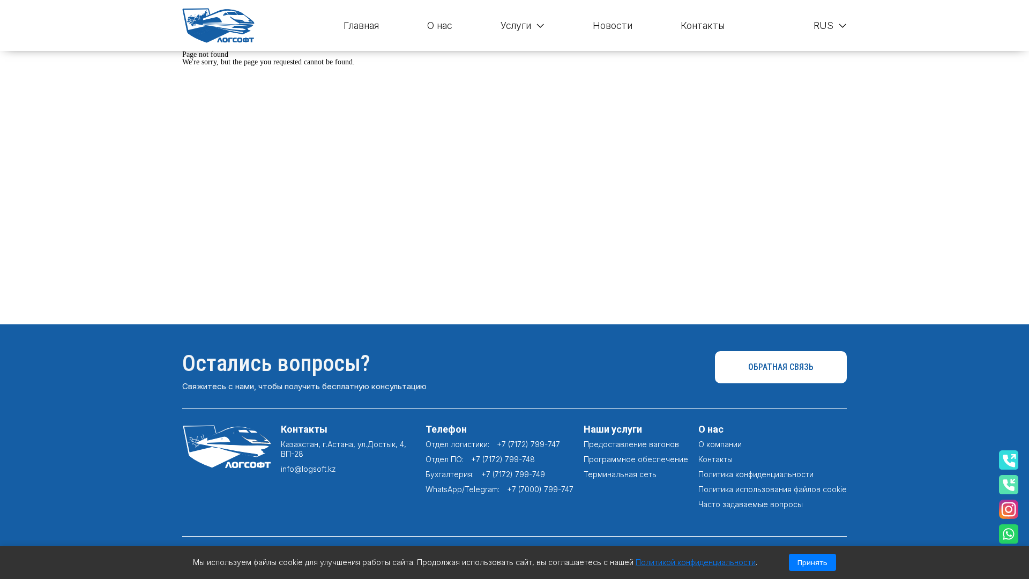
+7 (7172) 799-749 (513, 474)
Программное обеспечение (636, 459)
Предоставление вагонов (631, 444)
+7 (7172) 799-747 (528, 444)
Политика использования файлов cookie (772, 489)
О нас (439, 25)
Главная (361, 25)
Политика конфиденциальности (756, 474)
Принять (812, 562)
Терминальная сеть (620, 474)
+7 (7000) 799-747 (540, 489)
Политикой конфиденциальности (696, 562)
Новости (612, 25)
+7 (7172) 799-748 (503, 459)
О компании (720, 444)
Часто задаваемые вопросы (750, 504)
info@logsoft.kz (308, 468)
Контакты (703, 25)
